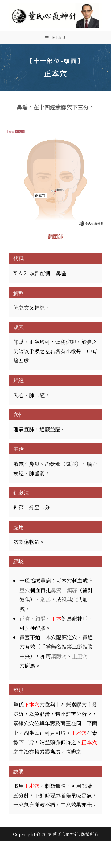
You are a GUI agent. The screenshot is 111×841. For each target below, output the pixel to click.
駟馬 (45, 599)
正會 (24, 618)
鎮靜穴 (59, 656)
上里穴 (80, 656)
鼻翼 (56, 590)
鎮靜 (72, 590)
